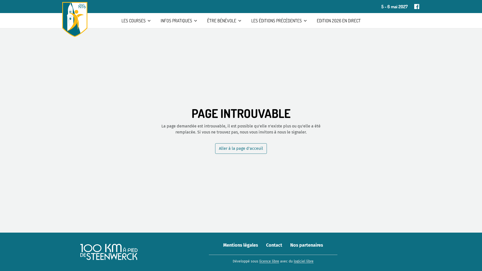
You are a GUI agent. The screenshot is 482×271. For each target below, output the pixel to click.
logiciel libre (304, 261)
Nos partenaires (306, 245)
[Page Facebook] (417, 7)
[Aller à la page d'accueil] (74, 19)
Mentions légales (240, 245)
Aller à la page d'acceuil (241, 148)
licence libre (269, 261)
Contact (274, 245)
